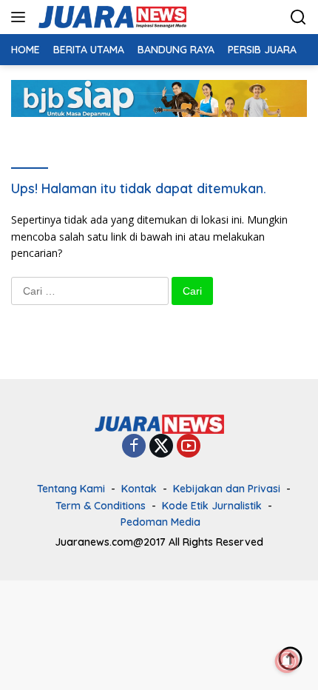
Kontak (139, 488)
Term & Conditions (100, 505)
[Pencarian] (298, 17)
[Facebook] (134, 447)
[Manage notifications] (287, 661)
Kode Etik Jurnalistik (212, 505)
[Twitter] (161, 447)
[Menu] (21, 17)
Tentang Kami (71, 488)
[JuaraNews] (110, 17)
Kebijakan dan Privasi (226, 488)
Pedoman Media (160, 522)
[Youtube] (188, 447)
